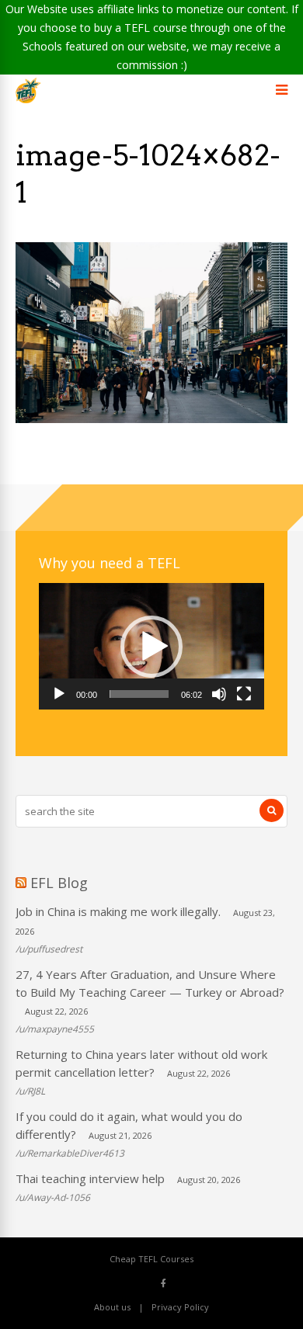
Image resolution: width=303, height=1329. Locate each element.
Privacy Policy (180, 1307)
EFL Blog (59, 882)
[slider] (139, 694)
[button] (151, 647)
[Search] (271, 810)
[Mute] (219, 694)
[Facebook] (163, 1283)
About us (112, 1307)
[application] (151, 646)
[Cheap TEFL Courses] (28, 99)
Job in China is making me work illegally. (118, 911)
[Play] (59, 694)
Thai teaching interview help (90, 1178)
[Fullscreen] (244, 694)
